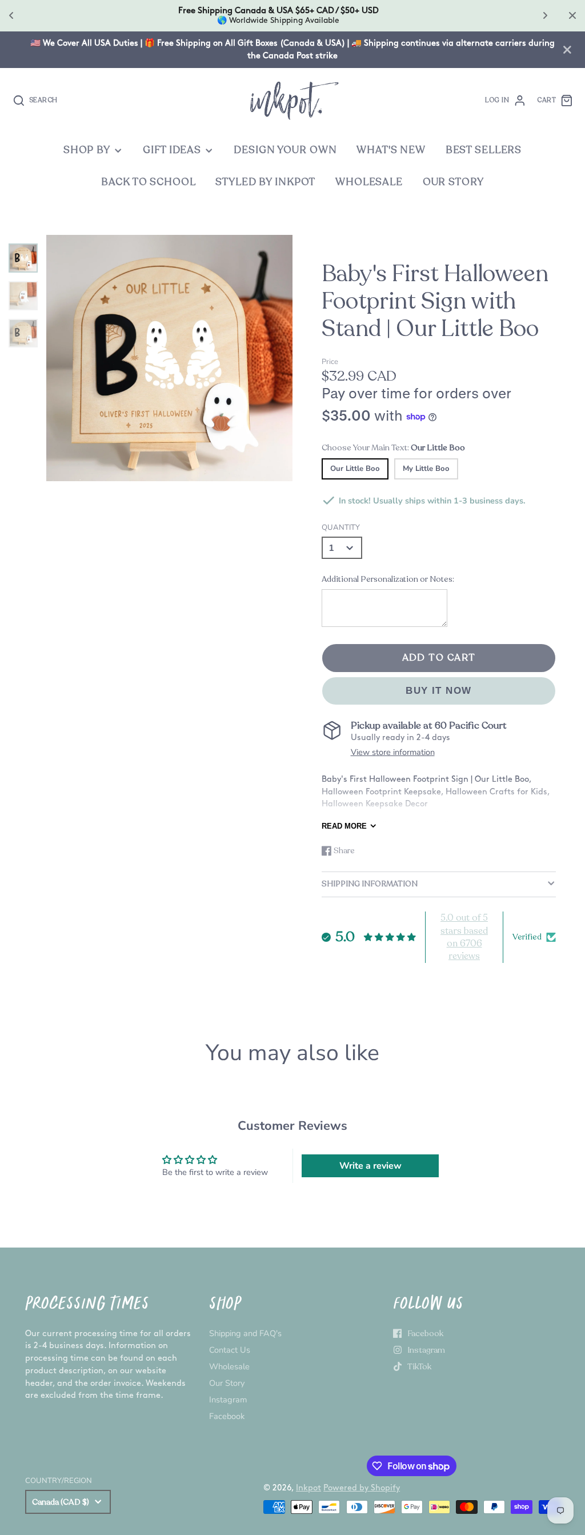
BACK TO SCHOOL (148, 182)
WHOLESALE (369, 182)
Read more (344, 826)
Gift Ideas (172, 150)
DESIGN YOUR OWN (285, 150)
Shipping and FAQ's (245, 1333)
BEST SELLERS (484, 150)
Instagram (228, 1399)
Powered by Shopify (361, 1488)
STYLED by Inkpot (265, 182)
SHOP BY (86, 150)
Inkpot (308, 1488)
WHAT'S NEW (391, 150)
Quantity (341, 527)
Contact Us (229, 1350)
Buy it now (439, 690)
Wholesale (229, 1366)
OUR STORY (453, 182)
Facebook (227, 1416)
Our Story (227, 1383)
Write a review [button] (370, 1166)
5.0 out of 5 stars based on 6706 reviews (464, 937)
